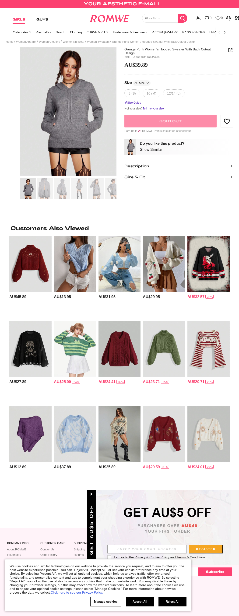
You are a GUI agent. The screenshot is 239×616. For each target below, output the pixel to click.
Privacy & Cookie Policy (152, 557)
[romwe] (109, 17)
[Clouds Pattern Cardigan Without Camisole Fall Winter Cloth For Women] (119, 264)
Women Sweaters (98, 41)
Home (10, 41)
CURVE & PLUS (97, 32)
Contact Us (47, 549)
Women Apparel (26, 41)
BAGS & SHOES (193, 32)
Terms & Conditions (191, 557)
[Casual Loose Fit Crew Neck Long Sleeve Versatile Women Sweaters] (75, 434)
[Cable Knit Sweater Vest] (75, 264)
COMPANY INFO (17, 543)
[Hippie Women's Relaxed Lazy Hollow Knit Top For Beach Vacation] (30, 434)
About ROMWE (16, 549)
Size (134, 83)
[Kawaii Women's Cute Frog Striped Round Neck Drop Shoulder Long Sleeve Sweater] (75, 349)
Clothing (76, 32)
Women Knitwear (73, 41)
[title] (119, 228)
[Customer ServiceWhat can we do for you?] (228, 17)
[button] (227, 121)
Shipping (79, 549)
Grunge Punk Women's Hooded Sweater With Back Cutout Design (167, 51)
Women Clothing (49, 41)
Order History (48, 554)
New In (60, 32)
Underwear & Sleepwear (130, 32)
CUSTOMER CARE (52, 543)
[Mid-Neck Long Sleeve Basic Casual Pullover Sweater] (164, 349)
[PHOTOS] (68, 111)
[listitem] (30, 276)
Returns (79, 554)
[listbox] (198, 17)
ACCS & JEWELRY (165, 32)
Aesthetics (43, 32)
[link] (119, 5)
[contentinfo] (17, 296)
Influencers (14, 554)
